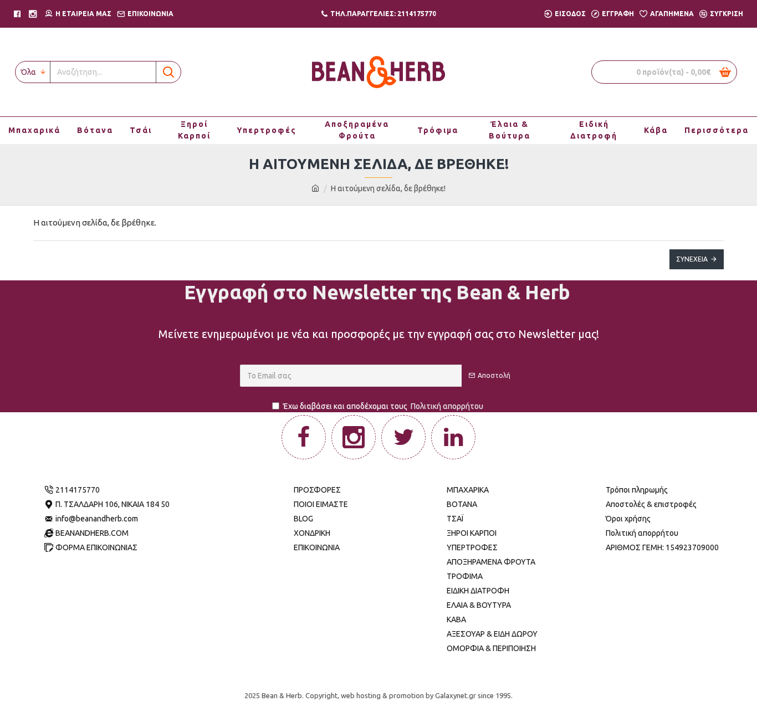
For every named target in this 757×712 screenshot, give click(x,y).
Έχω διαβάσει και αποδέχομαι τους (383, 406)
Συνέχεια (692, 259)
